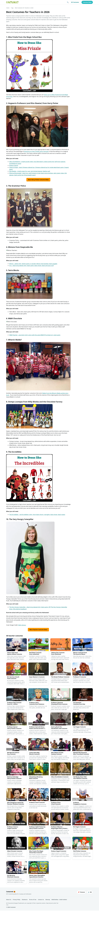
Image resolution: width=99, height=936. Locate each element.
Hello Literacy (22, 625)
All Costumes (75, 2)
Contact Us (41, 899)
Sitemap (47, 899)
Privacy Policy (16, 899)
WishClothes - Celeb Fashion (59, 899)
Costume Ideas (87, 2)
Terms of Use (32, 899)
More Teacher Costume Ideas (38, 629)
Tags (12, 8)
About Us (8, 899)
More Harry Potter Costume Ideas (38, 180)
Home (7, 8)
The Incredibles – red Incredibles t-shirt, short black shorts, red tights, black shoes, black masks (37, 514)
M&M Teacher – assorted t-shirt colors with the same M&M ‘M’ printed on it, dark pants (34, 335)
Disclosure (25, 899)
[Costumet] (12, 2)
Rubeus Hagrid (13, 165)
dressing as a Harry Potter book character (36, 151)
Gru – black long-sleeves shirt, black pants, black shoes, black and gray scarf (31, 265)
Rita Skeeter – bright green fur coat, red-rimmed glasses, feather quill (29, 171)
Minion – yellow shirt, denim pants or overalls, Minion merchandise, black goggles (33, 264)
